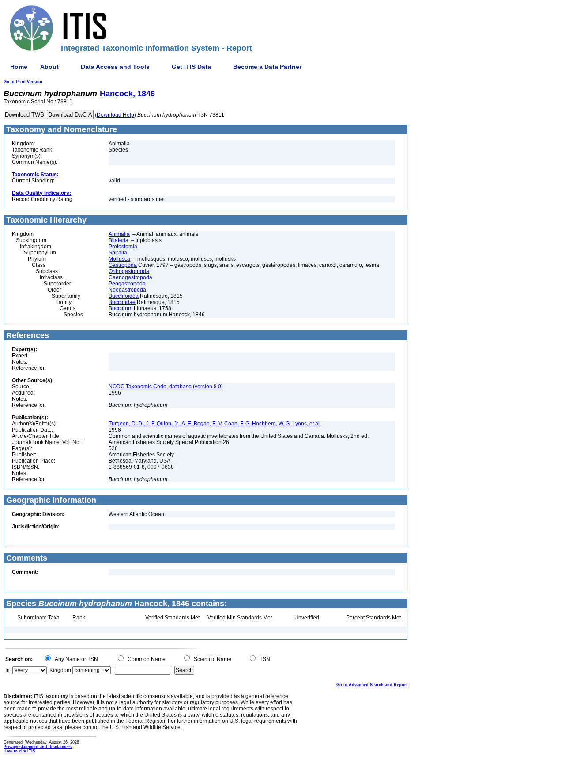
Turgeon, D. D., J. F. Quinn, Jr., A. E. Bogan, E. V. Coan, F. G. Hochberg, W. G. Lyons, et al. (215, 424)
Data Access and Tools (115, 66)
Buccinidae (122, 302)
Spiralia (118, 253)
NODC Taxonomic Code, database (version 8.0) (166, 386)
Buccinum (120, 308)
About (49, 66)
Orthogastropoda (129, 271)
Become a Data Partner (267, 66)
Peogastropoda (127, 284)
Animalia (119, 234)
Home (18, 66)
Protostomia (123, 246)
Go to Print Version (23, 82)
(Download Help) (115, 115)
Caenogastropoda (130, 277)
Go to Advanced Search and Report (371, 685)
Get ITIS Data (191, 66)
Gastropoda (123, 265)
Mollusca (119, 259)
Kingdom (60, 670)
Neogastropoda (127, 290)
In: (8, 670)
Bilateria (118, 240)
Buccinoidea (124, 296)
